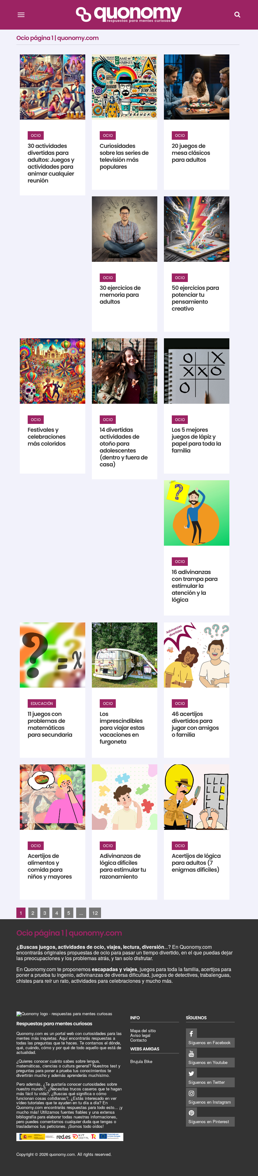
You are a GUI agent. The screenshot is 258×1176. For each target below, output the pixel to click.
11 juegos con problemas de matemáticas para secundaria (50, 724)
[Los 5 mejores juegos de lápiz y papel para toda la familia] (196, 371)
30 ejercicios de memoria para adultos (120, 295)
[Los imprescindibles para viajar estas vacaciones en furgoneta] (124, 655)
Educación (42, 703)
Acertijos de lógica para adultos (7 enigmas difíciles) (196, 863)
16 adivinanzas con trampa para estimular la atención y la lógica (195, 586)
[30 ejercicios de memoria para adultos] (124, 229)
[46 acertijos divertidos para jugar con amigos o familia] (196, 655)
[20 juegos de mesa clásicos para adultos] (196, 87)
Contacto (138, 1040)
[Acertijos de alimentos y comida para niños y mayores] (52, 797)
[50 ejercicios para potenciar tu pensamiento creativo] (196, 229)
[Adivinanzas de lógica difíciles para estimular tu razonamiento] (124, 797)
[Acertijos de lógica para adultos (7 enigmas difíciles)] (196, 797)
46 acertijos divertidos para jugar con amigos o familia (195, 724)
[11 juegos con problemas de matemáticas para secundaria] (52, 655)
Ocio (36, 135)
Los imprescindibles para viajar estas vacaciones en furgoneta (122, 728)
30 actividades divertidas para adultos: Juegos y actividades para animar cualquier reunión (51, 163)
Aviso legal (140, 1035)
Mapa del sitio (143, 1030)
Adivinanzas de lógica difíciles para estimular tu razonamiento (123, 866)
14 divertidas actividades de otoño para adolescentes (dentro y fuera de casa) (124, 447)
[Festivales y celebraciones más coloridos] (52, 371)
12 (95, 912)
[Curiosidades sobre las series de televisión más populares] (124, 87)
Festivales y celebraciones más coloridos (47, 437)
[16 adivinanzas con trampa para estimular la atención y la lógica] (196, 513)
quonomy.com (62, 1154)
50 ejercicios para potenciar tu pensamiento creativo (195, 298)
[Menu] (21, 14)
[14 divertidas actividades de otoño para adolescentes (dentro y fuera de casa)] (124, 371)
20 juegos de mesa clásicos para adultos (191, 153)
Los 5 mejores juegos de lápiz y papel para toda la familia (196, 440)
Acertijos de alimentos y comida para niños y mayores (50, 866)
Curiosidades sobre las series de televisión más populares (124, 156)
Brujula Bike (141, 1061)
